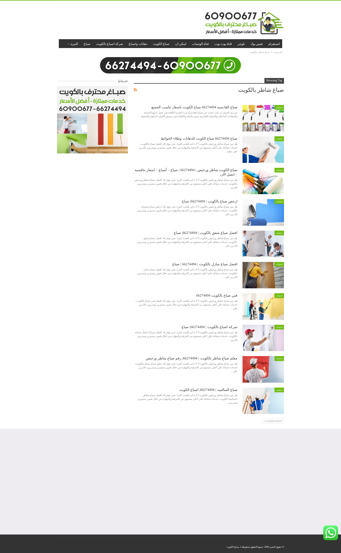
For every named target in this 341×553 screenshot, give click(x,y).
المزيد (74, 43)
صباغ (87, 43)
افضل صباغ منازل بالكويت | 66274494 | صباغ (204, 264)
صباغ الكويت (161, 43)
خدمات (279, 107)
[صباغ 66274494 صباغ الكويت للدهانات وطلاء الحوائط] (263, 149)
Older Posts (274, 421)
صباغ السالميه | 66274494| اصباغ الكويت (208, 390)
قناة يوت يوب (223, 43)
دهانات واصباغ (138, 43)
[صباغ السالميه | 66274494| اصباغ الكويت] (263, 401)
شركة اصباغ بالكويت (109, 43)
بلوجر (241, 43)
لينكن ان (180, 43)
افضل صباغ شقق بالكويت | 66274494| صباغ (205, 233)
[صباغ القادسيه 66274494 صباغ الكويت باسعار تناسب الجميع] (263, 118)
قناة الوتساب (200, 43)
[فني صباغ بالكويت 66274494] (263, 306)
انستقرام (274, 43)
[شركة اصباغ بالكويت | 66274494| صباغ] (263, 338)
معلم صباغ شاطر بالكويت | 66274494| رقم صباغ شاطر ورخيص (191, 358)
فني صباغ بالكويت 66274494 (216, 295)
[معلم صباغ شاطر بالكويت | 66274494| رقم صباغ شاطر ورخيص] (263, 369)
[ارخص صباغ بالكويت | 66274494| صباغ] (263, 212)
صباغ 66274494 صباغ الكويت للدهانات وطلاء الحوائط (199, 138)
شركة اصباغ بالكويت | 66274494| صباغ (209, 327)
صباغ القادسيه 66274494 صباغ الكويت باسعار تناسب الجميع (194, 107)
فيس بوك (256, 43)
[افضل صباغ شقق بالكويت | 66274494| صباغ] (263, 244)
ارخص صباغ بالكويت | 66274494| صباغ (209, 201)
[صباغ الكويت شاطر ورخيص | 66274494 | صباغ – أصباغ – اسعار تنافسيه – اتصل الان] (263, 181)
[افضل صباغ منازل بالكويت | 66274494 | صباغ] (263, 275)
